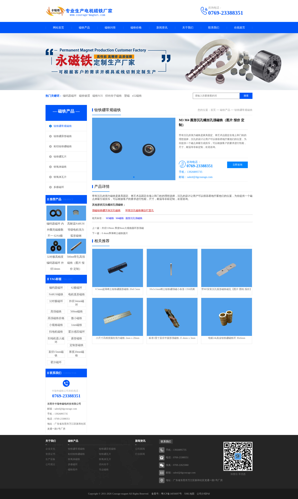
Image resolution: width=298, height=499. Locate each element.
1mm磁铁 (76, 324)
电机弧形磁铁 (76, 294)
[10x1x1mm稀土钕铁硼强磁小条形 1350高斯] (172, 268)
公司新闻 (140, 449)
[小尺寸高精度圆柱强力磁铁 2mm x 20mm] (117, 317)
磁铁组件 (73, 469)
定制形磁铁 (76, 345)
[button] (134, 177)
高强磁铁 (56, 311)
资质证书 (50, 454)
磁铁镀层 (84, 95)
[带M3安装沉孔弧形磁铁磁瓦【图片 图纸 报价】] (226, 268)
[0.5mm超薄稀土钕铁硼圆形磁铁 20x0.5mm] (117, 268)
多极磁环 (59, 187)
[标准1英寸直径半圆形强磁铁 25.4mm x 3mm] (172, 317)
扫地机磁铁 (56, 331)
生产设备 (50, 459)
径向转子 (104, 464)
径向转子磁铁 (113, 95)
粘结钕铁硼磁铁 (63, 146)
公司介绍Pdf (203, 493)
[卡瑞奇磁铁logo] (79, 11)
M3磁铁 (110, 218)
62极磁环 (76, 287)
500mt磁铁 (76, 311)
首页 (213, 110)
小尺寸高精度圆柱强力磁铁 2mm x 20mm (117, 338)
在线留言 (239, 27)
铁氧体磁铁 (60, 166)
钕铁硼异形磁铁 (63, 136)
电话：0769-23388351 (177, 457)
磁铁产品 (84, 27)
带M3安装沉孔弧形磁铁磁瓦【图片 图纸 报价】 (226, 289)
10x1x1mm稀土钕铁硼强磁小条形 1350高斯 (172, 289)
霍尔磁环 (56, 362)
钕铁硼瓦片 (60, 156)
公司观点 (50, 464)
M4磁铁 (120, 218)
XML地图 (189, 493)
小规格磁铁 (56, 324)
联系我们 (213, 27)
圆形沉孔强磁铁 (134, 218)
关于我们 (187, 27)
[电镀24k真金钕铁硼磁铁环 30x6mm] (226, 317)
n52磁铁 (137, 95)
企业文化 (50, 449)
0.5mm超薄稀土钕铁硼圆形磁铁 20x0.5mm (117, 289)
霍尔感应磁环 (76, 331)
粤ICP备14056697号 (171, 493)
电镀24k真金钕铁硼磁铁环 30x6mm (226, 338)
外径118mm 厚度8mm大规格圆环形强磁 (123, 228)
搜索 (246, 95)
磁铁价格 (136, 27)
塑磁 (127, 95)
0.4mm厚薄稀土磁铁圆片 (115, 233)
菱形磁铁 (76, 338)
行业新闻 (140, 454)
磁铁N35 (97, 95)
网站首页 (58, 27)
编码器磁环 (70, 95)
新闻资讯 (161, 27)
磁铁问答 (110, 27)
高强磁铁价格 (56, 318)
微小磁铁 (76, 318)
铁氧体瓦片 (60, 177)
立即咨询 (237, 164)
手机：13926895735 (176, 450)
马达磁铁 (104, 469)
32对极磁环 (56, 301)
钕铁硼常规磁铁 (63, 126)
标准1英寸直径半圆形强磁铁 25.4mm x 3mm (172, 338)
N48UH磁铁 (56, 294)
